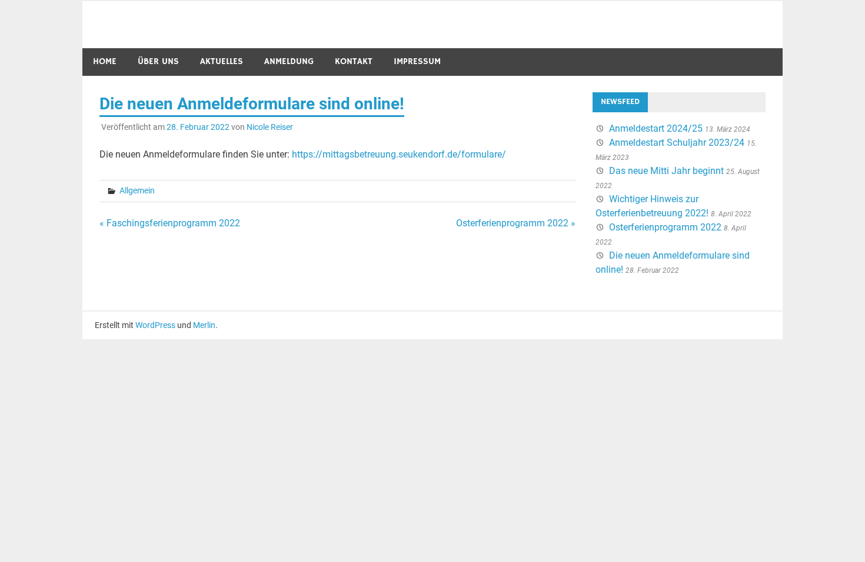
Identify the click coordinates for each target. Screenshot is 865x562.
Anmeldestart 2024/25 (656, 128)
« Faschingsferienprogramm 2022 (169, 223)
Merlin (204, 325)
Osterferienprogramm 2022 (665, 227)
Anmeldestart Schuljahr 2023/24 (676, 142)
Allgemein (137, 190)
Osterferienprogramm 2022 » (515, 223)
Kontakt (353, 61)
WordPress (155, 325)
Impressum (417, 61)
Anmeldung (289, 61)
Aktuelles (221, 61)
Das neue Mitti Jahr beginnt (666, 170)
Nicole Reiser (270, 127)
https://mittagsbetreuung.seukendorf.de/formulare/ (399, 154)
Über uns (158, 61)
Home (105, 61)
